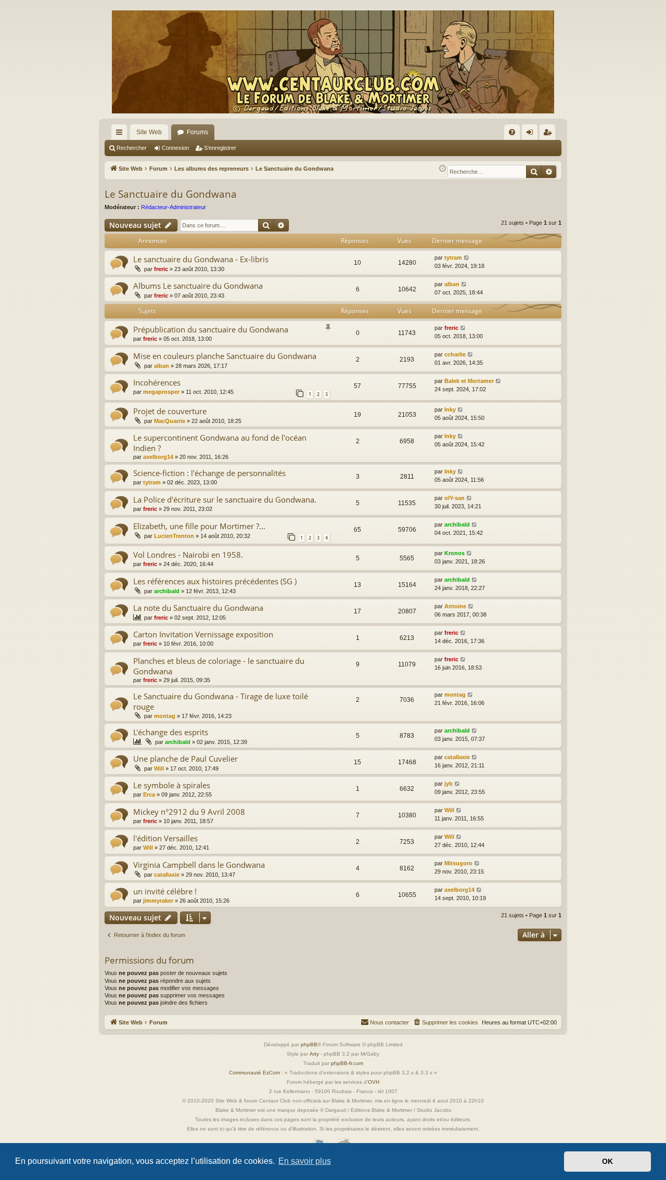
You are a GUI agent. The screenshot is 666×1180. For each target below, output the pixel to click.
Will (159, 768)
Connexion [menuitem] (531, 134)
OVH (373, 1082)
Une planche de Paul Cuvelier (185, 758)
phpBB (309, 1044)
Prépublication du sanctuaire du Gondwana (210, 329)
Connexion (175, 148)
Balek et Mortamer (469, 381)
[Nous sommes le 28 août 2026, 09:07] (442, 169)
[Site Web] (333, 62)
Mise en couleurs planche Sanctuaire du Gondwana (224, 356)
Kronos (454, 553)
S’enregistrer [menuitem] (549, 134)
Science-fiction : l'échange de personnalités (209, 473)
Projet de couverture (170, 411)
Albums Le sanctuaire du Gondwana (198, 285)
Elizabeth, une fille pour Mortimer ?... (199, 526)
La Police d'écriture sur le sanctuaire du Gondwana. (224, 499)
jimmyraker (158, 900)
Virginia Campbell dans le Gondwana (199, 865)
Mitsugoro (458, 863)
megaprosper (161, 392)
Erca (149, 794)
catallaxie (457, 757)
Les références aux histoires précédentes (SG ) (215, 581)
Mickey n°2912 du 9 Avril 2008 (189, 811)
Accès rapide (121, 134)
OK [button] (607, 1161)
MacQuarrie (169, 421)
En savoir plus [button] (304, 1161)
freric (161, 269)
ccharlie (455, 354)
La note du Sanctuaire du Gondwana (198, 607)
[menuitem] (512, 132)
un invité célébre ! (165, 891)
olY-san (454, 498)
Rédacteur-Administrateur (173, 207)
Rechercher (132, 148)
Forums (197, 132)
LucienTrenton (174, 536)
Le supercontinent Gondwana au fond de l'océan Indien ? (219, 442)
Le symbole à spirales (171, 785)
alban (451, 284)
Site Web (149, 132)
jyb (448, 783)
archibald (457, 524)
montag (164, 716)
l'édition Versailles (165, 838)
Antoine (455, 606)
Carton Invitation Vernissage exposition (203, 634)
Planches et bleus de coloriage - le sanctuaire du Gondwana (218, 666)
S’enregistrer (220, 148)
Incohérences (157, 382)
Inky (450, 409)
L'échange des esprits (170, 732)
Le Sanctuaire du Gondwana (171, 194)
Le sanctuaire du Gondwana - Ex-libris (200, 259)
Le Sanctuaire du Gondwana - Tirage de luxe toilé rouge (220, 701)
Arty (314, 1054)
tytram (453, 257)
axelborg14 (158, 457)
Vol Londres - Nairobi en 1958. (188, 554)
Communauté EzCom (254, 1072)
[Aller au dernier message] (467, 258)
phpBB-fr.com (347, 1063)
